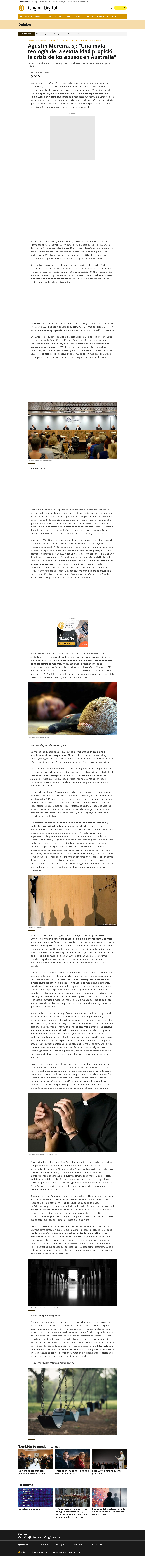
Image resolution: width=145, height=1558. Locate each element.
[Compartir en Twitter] (35, 76)
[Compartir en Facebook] (31, 76)
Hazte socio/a (120, 8)
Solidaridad (117, 16)
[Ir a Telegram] (55, 1537)
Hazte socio (97, 1545)
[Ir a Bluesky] (45, 1537)
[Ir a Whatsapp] (50, 1537)
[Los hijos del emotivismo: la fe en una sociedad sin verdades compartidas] (109, 1497)
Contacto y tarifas (44, 1545)
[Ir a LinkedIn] (35, 1537)
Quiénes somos (24, 1545)
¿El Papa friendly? (59, 2)
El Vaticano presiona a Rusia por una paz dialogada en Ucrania (60, 34)
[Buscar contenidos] (110, 7)
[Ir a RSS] (60, 1537)
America (69, 16)
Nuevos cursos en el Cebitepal (77, 2)
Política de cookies (81, 1545)
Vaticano (58, 16)
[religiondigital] (25, 1552)
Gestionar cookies (74, 1552)
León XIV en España (33, 16)
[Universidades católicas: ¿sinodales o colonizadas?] (35, 1459)
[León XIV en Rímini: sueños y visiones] (109, 1459)
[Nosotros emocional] (35, 1497)
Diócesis (89, 16)
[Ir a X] (25, 1537)
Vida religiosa (102, 16)
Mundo (79, 16)
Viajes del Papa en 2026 (42, 2)
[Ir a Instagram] (30, 1537)
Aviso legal (59, 1545)
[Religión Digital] (38, 8)
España (48, 16)
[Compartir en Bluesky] (39, 76)
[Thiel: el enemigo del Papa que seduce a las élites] (72, 1459)
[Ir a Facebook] (20, 1537)
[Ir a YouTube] (40, 1537)
